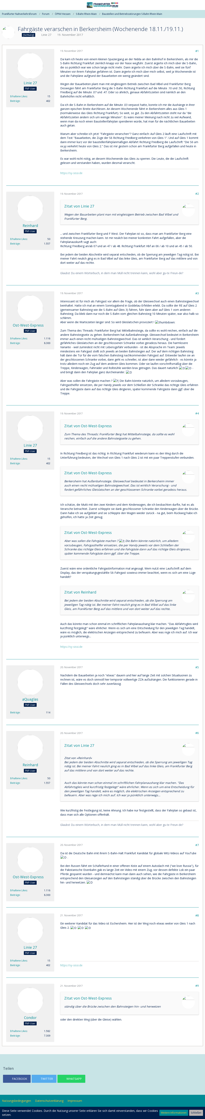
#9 (197, 986)
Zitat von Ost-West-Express (88, 425)
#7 (197, 845)
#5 (197, 667)
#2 (197, 194)
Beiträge (15, 101)
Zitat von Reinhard (80, 592)
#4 (197, 413)
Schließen (196, 1112)
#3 (197, 293)
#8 (197, 915)
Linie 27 (46, 35)
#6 (197, 733)
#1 (197, 51)
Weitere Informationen (174, 1112)
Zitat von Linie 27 (79, 206)
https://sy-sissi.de (71, 173)
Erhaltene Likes (18, 96)
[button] (5, 5)
